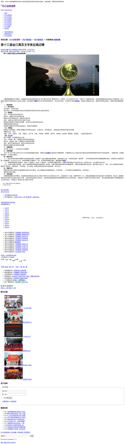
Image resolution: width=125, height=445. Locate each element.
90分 (6, 219)
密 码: (4, 394)
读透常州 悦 (27, 351)
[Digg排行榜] (5, 190)
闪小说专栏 (8, 17)
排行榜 (6, 28)
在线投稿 (56, 40)
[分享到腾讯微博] (8, 286)
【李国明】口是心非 (21, 246)
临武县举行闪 (27, 322)
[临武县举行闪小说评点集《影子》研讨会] (13, 322)
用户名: (4, 391)
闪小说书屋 (8, 19)
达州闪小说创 (27, 365)
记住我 (6, 398)
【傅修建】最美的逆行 (22, 232)
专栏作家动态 (8, 32)
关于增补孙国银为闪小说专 (17, 417)
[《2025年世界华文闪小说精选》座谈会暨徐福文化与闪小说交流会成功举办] (13, 308)
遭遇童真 (18, 242)
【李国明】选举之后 (21, 236)
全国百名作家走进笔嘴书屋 (17, 427)
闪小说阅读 (8, 15)
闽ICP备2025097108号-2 (8, 442)
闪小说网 (7, 26)
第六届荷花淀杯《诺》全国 (17, 413)
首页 (5, 13)
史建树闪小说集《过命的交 (17, 429)
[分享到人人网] (10, 286)
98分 (6, 227)
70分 (6, 210)
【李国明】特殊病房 (21, 238)
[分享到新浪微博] (5, 286)
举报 (19, 49)
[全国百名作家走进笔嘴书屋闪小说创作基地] (13, 379)
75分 (6, 212)
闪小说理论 (8, 21)
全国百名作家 (27, 379)
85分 (6, 216)
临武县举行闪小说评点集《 (17, 419)
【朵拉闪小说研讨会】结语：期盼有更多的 (26, 276)
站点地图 (13, 432)
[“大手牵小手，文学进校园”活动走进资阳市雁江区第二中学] (13, 336)
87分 (6, 217)
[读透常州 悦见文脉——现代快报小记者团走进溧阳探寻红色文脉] (13, 351)
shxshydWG (31, 49)
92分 (6, 221)
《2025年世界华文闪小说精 (17, 415)
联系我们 (27, 432)
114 (7, 192)
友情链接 (20, 432)
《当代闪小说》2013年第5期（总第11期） (26, 197)
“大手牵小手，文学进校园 (16, 421)
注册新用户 (6, 401)
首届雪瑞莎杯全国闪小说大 (17, 411)
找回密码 (13, 401)
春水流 (15, 195)
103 (3, 192)
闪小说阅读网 (14, 40)
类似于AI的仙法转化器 (6, 10)
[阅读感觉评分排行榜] (8, 202)
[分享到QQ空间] (3, 286)
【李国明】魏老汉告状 (20, 278)
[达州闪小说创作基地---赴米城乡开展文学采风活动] (13, 365)
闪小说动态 (8, 23)
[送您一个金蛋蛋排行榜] (8, 255)
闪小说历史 (8, 24)
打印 (10, 49)
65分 (6, 208)
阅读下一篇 (12, 288)
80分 (6, 214)
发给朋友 (15, 49)
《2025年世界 (27, 308)
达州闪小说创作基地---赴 (16, 425)
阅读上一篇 (4, 288)
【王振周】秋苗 (20, 251)
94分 (6, 223)
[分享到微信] (12, 286)
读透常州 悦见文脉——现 (16, 423)
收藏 (6, 49)
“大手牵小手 (27, 336)
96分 (6, 225)
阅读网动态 (8, 34)
